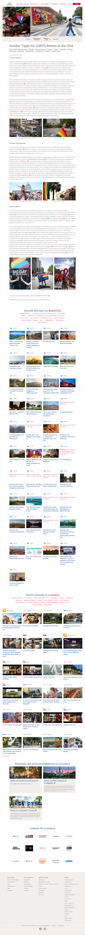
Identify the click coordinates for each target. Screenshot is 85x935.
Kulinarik (61, 315)
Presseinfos (10, 890)
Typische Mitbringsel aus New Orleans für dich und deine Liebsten (31, 726)
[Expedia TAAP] (29, 861)
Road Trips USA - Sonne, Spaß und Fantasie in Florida (33, 509)
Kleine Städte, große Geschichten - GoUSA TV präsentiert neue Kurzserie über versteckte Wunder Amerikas (67, 560)
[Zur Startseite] (9, 4)
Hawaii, (63, 252)
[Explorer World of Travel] (16, 861)
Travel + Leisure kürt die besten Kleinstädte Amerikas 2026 (16, 343)
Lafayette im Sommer (69, 725)
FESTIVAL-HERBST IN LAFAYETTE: (32, 677)
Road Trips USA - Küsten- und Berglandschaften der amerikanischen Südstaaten (51, 509)
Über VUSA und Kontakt (13, 879)
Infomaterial (40, 315)
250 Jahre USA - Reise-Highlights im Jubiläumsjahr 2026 (32, 391)
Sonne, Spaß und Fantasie (50, 366)
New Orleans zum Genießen (31, 626)
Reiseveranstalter (42, 888)
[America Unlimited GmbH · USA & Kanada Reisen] (29, 848)
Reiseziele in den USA (22, 4)
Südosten (26, 888)
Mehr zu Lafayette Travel (22, 810)
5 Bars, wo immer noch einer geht (12, 725)
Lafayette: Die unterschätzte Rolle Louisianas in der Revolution (11, 702)
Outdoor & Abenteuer (59, 318)
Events (23, 315)
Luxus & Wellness (34, 318)
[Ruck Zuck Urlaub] (56, 848)
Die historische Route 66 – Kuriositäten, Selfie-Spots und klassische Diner (67, 391)
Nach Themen (45, 4)
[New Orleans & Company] (59, 772)
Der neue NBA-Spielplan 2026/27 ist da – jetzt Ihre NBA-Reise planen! (72, 652)
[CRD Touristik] (69, 848)
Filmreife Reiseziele (65, 459)
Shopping (35, 320)
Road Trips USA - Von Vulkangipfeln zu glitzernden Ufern (66, 509)
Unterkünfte (41, 879)
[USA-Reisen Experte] (42, 836)
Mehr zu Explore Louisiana (23, 780)
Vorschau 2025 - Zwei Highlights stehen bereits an (33, 436)
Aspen (66, 246)
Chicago (43, 68)
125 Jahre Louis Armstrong (30, 749)
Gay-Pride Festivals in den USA (39, 296)
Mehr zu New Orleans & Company (55, 781)
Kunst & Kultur (24, 318)
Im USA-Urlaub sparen (66, 412)
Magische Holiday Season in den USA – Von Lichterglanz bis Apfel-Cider (51, 391)
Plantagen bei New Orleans (50, 626)
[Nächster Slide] (81, 22)
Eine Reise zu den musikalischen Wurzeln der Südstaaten (67, 436)
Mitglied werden (11, 886)
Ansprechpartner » (42, 322)
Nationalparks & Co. (46, 318)
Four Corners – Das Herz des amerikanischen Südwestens (50, 414)
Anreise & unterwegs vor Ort (48, 313)
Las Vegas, (48, 246)
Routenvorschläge (26, 320)
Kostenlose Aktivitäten (51, 315)
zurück (28, 39)
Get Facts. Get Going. (49, 341)
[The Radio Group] (29, 836)
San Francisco (19, 64)
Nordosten (26, 890)
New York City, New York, (16, 84)
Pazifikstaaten (27, 879)
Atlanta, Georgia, (58, 218)
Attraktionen (41, 892)
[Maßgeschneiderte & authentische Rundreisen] (16, 848)
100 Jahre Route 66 (25, 313)
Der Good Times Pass (49, 677)
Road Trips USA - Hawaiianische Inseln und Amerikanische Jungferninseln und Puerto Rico (67, 533)
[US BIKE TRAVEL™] (42, 861)
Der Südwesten (27, 884)
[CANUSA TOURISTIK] (42, 848)
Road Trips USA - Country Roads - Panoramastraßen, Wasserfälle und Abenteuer (17, 486)
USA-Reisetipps (60, 320)
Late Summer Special (29, 650)
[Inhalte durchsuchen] (69, 4)
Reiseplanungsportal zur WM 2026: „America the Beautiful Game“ (33, 368)
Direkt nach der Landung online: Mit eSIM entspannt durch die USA (12, 627)
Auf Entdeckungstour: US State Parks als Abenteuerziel (16, 436)
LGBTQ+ (66, 901)
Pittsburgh (23, 161)
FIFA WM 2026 (31, 315)
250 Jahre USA (35, 313)
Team (9, 884)
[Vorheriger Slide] (4, 22)
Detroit (11, 214)
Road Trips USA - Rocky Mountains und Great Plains (49, 532)
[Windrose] (56, 836)
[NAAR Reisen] (16, 836)
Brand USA (55, 39)
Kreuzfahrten (42, 890)
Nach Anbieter (35, 4)
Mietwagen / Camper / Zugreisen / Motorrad (49, 884)
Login (76, 4)
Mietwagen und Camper (44, 882)
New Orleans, (29, 232)
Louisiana (53, 594)
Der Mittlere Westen (28, 886)
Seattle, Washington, (22, 175)
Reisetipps (63, 4)
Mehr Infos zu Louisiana (36, 39)
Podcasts (67, 909)
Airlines (40, 886)
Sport (41, 320)
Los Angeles (19, 149)
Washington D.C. (15, 112)
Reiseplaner (54, 4)
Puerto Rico (63, 214)
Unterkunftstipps (49, 320)
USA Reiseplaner (11, 882)
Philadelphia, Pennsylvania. (35, 159)
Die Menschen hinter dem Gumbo (52, 725)
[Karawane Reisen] (69, 836)
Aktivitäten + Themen (46, 39)
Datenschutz (61, 925)
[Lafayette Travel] (25, 802)
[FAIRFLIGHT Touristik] (56, 861)
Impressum (53, 925)
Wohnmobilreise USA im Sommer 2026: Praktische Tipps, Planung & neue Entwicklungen (12, 751)
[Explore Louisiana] (25, 772)
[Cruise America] (69, 861)
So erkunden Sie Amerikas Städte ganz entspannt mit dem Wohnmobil (32, 702)
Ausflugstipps (61, 313)
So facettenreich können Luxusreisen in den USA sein (16, 391)
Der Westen (26, 882)
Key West (44, 218)
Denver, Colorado (28, 108)
